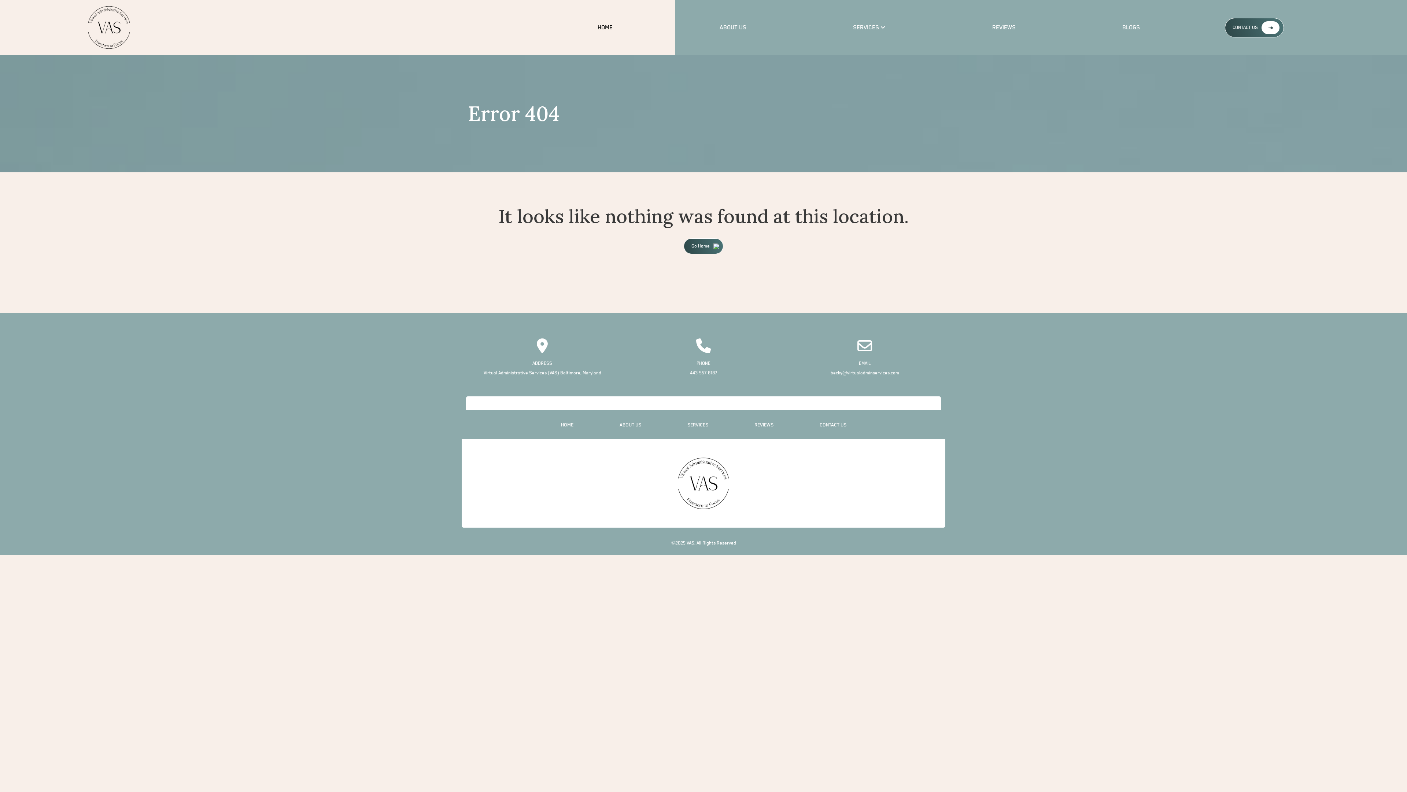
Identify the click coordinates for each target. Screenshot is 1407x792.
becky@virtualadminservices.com (865, 373)
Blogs (1131, 28)
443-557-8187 (703, 373)
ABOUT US (733, 28)
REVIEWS (1004, 28)
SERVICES (866, 28)
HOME (605, 28)
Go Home (700, 246)
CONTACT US (1245, 27)
